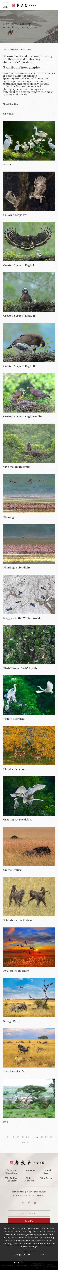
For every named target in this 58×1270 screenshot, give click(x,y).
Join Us (29, 1221)
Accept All (18, 1262)
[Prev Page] (7, 1137)
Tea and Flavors (46, 1171)
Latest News (29, 1170)
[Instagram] (23, 1202)
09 (23, 1142)
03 (23, 1137)
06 (41, 1137)
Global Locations (29, 1179)
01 (14, 1137)
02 (18, 1137)
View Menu (46, 1178)
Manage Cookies (21, 1254)
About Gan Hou (10, 104)
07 (46, 1137)
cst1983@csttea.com (36, 1192)
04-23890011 (38, 1195)
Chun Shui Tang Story (11, 1171)
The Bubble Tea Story (11, 1179)
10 (28, 1142)
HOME (6, 49)
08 (51, 1137)
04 (27, 1137)
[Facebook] (29, 1202)
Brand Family (29, 1213)
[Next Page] (35, 1142)
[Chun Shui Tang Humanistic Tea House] (24, 5)
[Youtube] (35, 1202)
